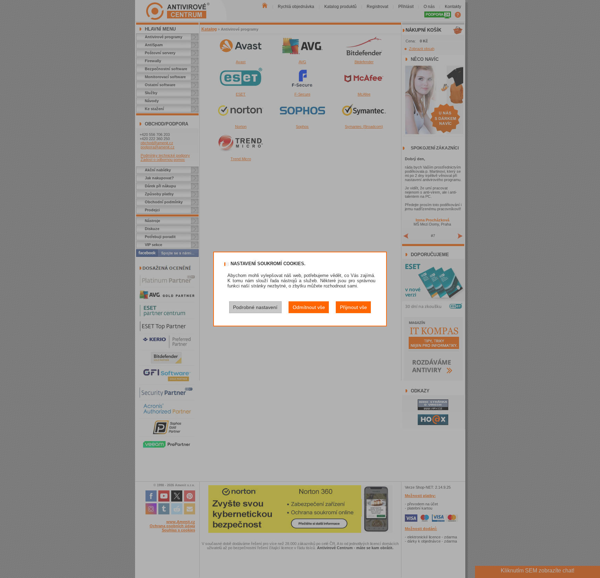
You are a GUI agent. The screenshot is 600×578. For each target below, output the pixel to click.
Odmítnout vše (309, 307)
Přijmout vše (353, 307)
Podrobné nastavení (255, 307)
